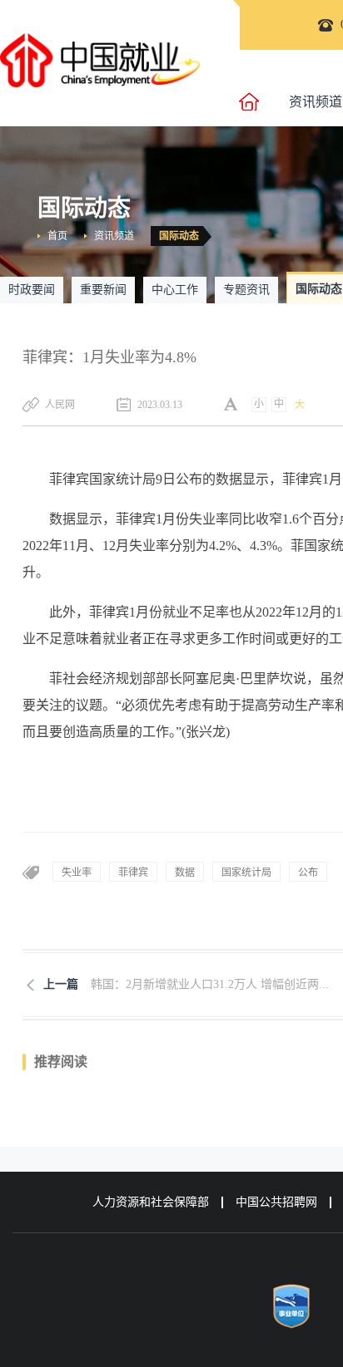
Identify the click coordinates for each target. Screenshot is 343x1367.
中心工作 (175, 289)
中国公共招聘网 (276, 1202)
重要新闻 (103, 289)
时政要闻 (31, 289)
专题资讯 (246, 289)
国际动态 (179, 236)
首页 (57, 236)
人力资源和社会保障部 (150, 1202)
